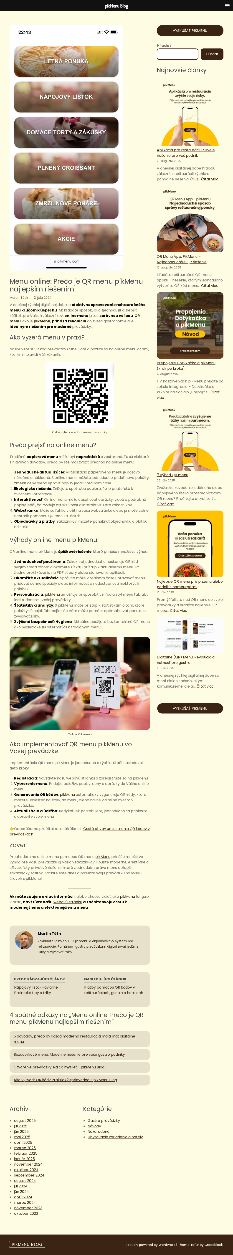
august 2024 (25, 1180)
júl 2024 (21, 1186)
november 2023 (28, 1208)
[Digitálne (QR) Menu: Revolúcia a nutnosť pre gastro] (190, 636)
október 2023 (26, 1213)
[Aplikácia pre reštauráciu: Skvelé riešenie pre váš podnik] (190, 113)
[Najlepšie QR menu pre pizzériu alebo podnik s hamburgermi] (190, 545)
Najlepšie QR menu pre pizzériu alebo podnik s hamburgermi (190, 584)
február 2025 (25, 1153)
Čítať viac (209, 179)
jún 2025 (21, 1131)
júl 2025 (20, 1126)
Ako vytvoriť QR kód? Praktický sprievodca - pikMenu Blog (65, 1080)
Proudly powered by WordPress (151, 1244)
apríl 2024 (23, 1197)
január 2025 (24, 1158)
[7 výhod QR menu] (190, 438)
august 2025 (25, 1120)
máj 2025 (22, 1137)
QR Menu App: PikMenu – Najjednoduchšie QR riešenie (182, 259)
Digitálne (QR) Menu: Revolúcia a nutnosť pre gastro (186, 660)
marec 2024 (25, 1202)
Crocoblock (214, 1244)
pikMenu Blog (27, 1244)
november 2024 (28, 1164)
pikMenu (42, 321)
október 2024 (26, 1169)
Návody (94, 1126)
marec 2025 (25, 1148)
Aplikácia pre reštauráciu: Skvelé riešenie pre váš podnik (186, 152)
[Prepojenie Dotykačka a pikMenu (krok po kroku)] (190, 326)
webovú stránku (67, 902)
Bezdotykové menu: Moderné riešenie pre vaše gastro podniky (69, 1054)
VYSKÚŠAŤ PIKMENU (190, 30)
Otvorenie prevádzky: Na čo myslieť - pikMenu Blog (59, 1067)
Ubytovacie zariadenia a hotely (115, 1137)
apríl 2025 (23, 1142)
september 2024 (29, 1175)
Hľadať (164, 45)
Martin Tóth (19, 297)
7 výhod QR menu (172, 475)
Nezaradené (98, 1131)
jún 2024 (21, 1191)
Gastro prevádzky (104, 1120)
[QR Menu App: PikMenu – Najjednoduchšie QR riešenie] (190, 220)
